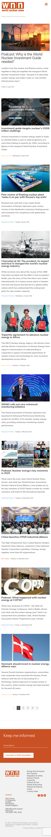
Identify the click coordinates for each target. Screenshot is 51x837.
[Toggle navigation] (46, 4)
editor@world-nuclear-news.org (14, 810)
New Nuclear (32, 774)
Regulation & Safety (35, 776)
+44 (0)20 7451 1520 (13, 812)
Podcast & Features (34, 787)
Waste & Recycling (34, 785)
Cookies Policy (40, 828)
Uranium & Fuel (33, 783)
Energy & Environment (35, 771)
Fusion (29, 789)
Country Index (32, 791)
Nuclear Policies (33, 778)
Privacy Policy (28, 828)
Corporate (31, 780)
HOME (3, 16)
